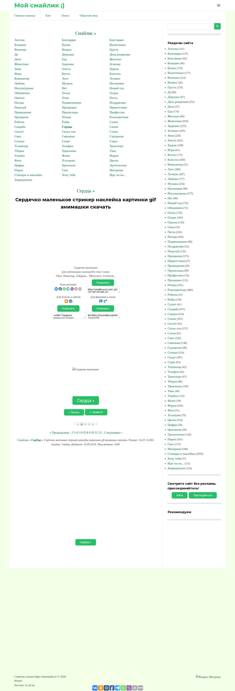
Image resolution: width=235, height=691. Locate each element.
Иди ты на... (118, 175)
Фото (17, 160)
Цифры (19, 165)
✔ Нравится (96, 412)
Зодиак (114, 69)
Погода (19, 102)
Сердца (67, 126)
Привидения (22, 112)
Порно (18, 170)
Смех (17, 136)
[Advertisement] (86, 236)
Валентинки (118, 44)
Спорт (66, 141)
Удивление (69, 151)
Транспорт (117, 146)
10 (92, 432)
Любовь (19, 83)
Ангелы (19, 40)
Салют (114, 122)
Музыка (67, 83)
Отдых (114, 93)
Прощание (21, 117)
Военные (20, 49)
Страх (114, 141)
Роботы (19, 122)
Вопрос (67, 49)
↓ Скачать (74, 412)
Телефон (67, 146)
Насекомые (117, 83)
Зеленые (115, 64)
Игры (18, 73)
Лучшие (115, 78)
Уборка (19, 151)
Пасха (114, 98)
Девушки (68, 54)
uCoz (31, 685)
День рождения (120, 54)
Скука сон (69, 131)
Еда (64, 59)
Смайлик (23, 440)
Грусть (114, 49)
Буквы (66, 44)
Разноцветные (119, 117)
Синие (114, 126)
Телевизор (21, 146)
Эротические (118, 165)
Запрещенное (23, 179)
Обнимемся (22, 93)
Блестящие (117, 40)
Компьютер (21, 78)
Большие (20, 44)
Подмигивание (71, 102)
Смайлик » (85, 33)
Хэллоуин (68, 160)
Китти (66, 73)
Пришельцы (70, 112)
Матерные (116, 170)
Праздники (69, 107)
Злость (66, 69)
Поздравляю (118, 102)
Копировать (103, 282)
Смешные (68, 136)
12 (100, 432)
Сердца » (86, 190)
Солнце (19, 141)
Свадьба (19, 126)
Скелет (19, 131)
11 (96, 432)
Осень (66, 93)
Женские (115, 59)
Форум (114, 155)
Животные (21, 64)
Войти (179, 495)
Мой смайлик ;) (39, 5)
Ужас (113, 151)
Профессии (117, 112)
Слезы (114, 131)
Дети (17, 59)
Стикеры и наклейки (28, 175)
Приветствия (118, 107)
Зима (17, 69)
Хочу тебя (68, 175)
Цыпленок (69, 165)
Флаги (66, 155)
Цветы (114, 160)
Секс (65, 170)
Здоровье (68, 64)
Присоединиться (203, 495)
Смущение (117, 136)
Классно (115, 73)
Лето (65, 78)
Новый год (117, 88)
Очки (65, 98)
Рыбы (65, 122)
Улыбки (19, 155)
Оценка (19, 98)
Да (16, 54)
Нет (64, 88)
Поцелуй (20, 107)
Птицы (66, 117)
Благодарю (69, 40)
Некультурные (23, 88)
